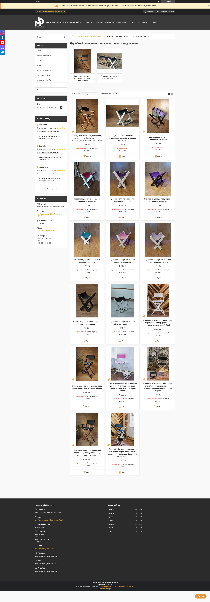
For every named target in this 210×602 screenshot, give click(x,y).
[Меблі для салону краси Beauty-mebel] (39, 22)
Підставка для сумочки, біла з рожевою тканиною (122, 261)
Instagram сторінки (43, 75)
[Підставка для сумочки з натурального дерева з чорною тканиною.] (122, 116)
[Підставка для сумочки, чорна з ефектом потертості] (87, 301)
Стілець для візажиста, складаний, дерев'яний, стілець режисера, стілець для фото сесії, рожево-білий (122, 387)
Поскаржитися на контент (109, 586)
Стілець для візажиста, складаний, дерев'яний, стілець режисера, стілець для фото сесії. (87, 452)
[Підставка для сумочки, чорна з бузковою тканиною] (158, 179)
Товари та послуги (81, 36)
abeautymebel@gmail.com (46, 231)
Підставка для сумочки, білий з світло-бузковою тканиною (158, 261)
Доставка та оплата (139, 22)
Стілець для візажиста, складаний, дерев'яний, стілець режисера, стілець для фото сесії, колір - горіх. (87, 138)
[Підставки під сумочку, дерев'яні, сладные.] (109, 60)
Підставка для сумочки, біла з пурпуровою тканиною (122, 200)
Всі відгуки (50, 189)
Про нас (39, 90)
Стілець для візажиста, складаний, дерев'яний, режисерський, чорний (87, 387)
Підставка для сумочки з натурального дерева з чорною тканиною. (122, 138)
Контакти (40, 85)
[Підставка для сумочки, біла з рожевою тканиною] (122, 240)
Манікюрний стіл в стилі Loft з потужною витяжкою (49, 137)
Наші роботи (41, 65)
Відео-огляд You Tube (44, 80)
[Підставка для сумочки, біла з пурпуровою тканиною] (122, 179)
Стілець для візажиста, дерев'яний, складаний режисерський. (82, 78)
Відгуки (155, 22)
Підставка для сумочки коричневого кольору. (158, 138)
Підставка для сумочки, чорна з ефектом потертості (87, 323)
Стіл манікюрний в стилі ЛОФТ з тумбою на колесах (50, 158)
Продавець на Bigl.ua (105, 584)
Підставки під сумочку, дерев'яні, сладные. (109, 77)
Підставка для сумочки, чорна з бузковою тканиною (158, 200)
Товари (86, 22)
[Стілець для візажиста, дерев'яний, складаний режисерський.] (82, 60)
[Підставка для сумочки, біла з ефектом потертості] (122, 301)
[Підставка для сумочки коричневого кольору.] (158, 116)
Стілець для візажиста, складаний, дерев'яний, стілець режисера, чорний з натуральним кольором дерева (158, 387)
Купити (88, 156)
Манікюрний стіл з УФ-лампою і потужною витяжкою (49, 179)
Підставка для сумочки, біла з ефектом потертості (122, 323)
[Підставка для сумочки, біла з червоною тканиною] (87, 179)
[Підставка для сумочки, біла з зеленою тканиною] (87, 240)
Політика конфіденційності (126, 586)
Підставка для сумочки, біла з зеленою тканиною (87, 261)
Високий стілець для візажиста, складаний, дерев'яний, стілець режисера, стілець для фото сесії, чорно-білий (122, 453)
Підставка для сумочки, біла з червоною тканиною (87, 200)
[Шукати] (64, 37)
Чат (202, 596)
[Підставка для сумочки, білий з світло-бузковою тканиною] (158, 240)
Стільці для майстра (97, 36)
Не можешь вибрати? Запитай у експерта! (111, 22)
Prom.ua (115, 583)
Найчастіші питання (44, 70)
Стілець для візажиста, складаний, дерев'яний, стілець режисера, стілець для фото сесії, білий (158, 322)
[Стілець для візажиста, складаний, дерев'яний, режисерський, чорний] (87, 364)
